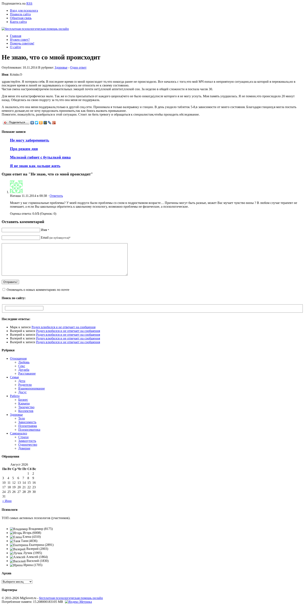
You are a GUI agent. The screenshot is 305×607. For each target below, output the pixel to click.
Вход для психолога (24, 10)
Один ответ (78, 67)
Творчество (26, 407)
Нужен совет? (20, 39)
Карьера (24, 403)
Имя (45, 230)
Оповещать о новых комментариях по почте (38, 289)
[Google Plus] (54, 122)
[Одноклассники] (41, 122)
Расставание (27, 373)
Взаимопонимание (31, 388)
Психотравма (27, 426)
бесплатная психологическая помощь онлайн (71, 598)
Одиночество (27, 444)
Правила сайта (20, 14)
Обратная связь (21, 18)
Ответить (56, 195)
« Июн (7, 501)
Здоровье (61, 67)
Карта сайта (18, 21)
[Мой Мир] (45, 122)
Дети (21, 381)
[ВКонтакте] (32, 122)
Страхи (23, 437)
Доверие (24, 448)
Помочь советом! (22, 43)
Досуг (22, 392)
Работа (15, 396)
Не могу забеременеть (29, 140)
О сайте (15, 47)
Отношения (18, 358)
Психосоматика (29, 429)
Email (56, 237)
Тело (21, 418)
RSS (29, 3)
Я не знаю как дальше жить (35, 166)
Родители (25, 384)
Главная (15, 36)
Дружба (23, 369)
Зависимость (27, 422)
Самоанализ (18, 433)
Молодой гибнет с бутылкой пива (40, 157)
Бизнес (23, 399)
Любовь (23, 362)
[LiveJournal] (50, 122)
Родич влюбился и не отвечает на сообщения (63, 327)
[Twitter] (36, 122)
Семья (14, 377)
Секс (21, 366)
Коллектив (25, 411)
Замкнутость (27, 441)
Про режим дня (24, 149)
